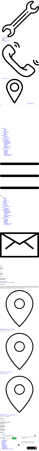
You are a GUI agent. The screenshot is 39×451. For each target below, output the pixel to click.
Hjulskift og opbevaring (8, 146)
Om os (3, 218)
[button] (19, 176)
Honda (5, 200)
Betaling (5, 152)
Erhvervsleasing (6, 209)
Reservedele (6, 144)
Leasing (3, 138)
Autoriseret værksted (7, 142)
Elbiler (5, 133)
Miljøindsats (6, 153)
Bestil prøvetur (6, 131)
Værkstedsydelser (7, 143)
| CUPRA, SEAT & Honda (7, 329)
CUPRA (5, 129)
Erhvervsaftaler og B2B (8, 154)
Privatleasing (6, 139)
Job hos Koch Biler (7, 155)
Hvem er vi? (6, 149)
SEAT (5, 130)
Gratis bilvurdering (7, 137)
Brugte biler (4, 135)
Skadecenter (6, 147)
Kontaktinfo (6, 150)
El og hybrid (4, 132)
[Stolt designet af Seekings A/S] (0, 450)
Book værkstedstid (7, 141)
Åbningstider (6, 151)
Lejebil (5, 145)
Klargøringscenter (7, 148)
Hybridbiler (6, 134)
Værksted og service (5, 140)
